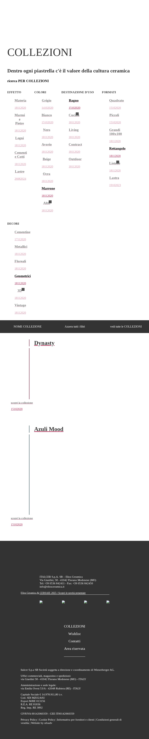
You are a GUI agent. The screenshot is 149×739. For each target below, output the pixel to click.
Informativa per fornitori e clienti (75, 719)
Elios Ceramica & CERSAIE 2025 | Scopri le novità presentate (53, 593)
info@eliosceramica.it (52, 586)
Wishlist (74, 634)
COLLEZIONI (74, 626)
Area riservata (74, 648)
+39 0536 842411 (55, 583)
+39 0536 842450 (83, 583)
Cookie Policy (47, 719)
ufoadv (48, 722)
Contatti (74, 641)
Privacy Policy (29, 719)
